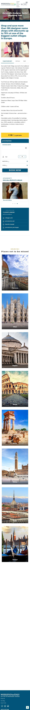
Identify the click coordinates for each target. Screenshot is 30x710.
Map (24, 61)
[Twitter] (8, 706)
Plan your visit (7, 61)
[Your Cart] (21, 4)
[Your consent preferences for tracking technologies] (27, 707)
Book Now (15, 170)
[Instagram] (5, 706)
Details (18, 61)
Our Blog (3, 700)
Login (25, 4)
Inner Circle (3, 703)
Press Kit (3, 698)
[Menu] (26, 2)
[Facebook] (2, 706)
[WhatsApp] (15, 4)
